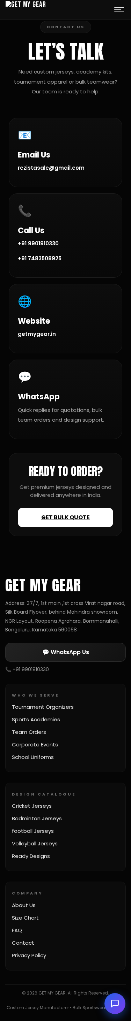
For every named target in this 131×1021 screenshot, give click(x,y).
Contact (23, 942)
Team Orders (29, 732)
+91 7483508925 (39, 258)
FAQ (17, 930)
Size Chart (25, 917)
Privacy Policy (29, 955)
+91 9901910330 (38, 243)
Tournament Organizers (43, 707)
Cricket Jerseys (32, 805)
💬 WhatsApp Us (65, 652)
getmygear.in (37, 334)
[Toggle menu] (119, 9)
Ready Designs (31, 856)
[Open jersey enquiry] (114, 1003)
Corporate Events (35, 744)
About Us (24, 905)
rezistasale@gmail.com (51, 167)
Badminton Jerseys (37, 818)
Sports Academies (36, 719)
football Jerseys (33, 831)
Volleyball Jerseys (35, 843)
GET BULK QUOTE (65, 517)
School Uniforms (33, 757)
